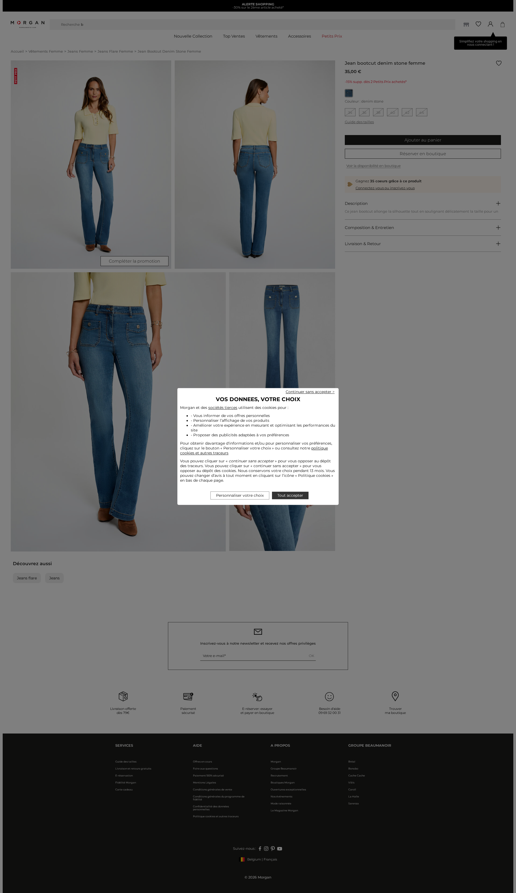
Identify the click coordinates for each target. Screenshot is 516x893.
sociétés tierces (222, 407)
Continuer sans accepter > (310, 391)
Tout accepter (290, 495)
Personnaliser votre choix (240, 495)
